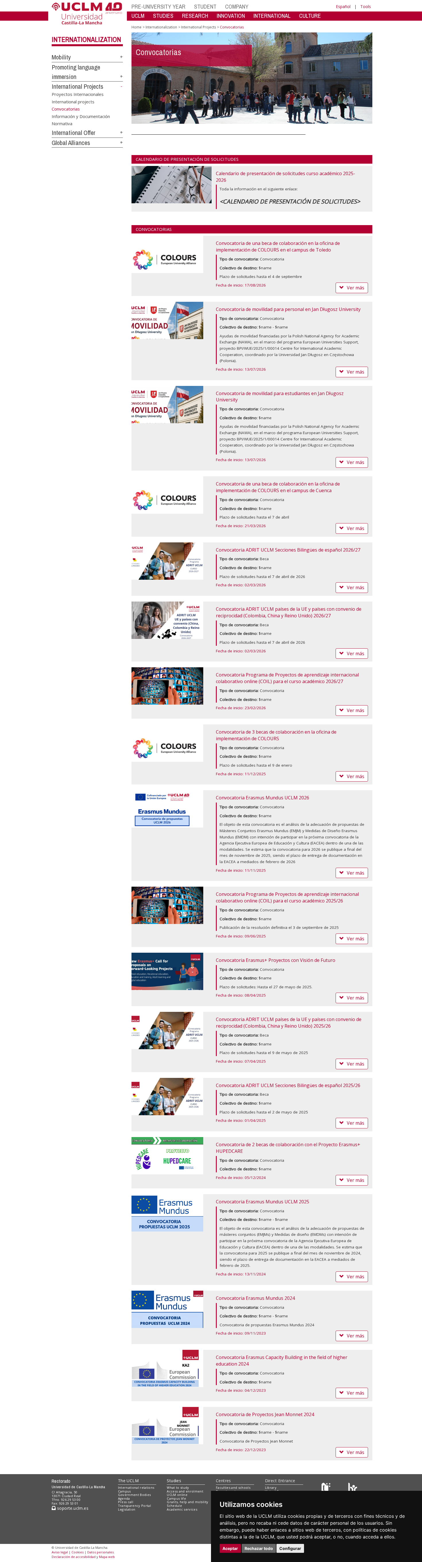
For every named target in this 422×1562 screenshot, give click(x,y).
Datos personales (100, 1552)
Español (343, 6)
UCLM (137, 16)
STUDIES (163, 16)
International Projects (77, 86)
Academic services (182, 1509)
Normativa (62, 123)
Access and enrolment (185, 1491)
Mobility (61, 57)
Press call (125, 1502)
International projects (73, 101)
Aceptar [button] (230, 1548)
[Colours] (353, 1488)
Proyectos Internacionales (78, 94)
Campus (124, 1491)
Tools (365, 6)
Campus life (176, 1498)
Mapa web (107, 1557)
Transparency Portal (134, 1505)
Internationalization (86, 39)
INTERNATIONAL (272, 16)
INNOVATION (231, 16)
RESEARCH (195, 16)
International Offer (73, 132)
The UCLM (128, 1480)
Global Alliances (71, 142)
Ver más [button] (355, 288)
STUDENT (205, 6)
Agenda (124, 1498)
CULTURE (310, 16)
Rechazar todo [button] (259, 1548)
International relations (136, 1487)
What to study (178, 1487)
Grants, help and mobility (187, 1502)
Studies (174, 1480)
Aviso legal (60, 1552)
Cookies (77, 1552)
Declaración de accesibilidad (74, 1557)
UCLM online (177, 1495)
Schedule (174, 1505)
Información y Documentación (81, 116)
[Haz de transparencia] (327, 1488)
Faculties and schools (233, 1487)
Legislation (126, 1509)
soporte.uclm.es (72, 1508)
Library (270, 1487)
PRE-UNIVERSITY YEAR (158, 6)
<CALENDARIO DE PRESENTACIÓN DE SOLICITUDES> (290, 201)
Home (136, 27)
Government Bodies (134, 1495)
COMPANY (236, 6)
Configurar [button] (290, 1548)
